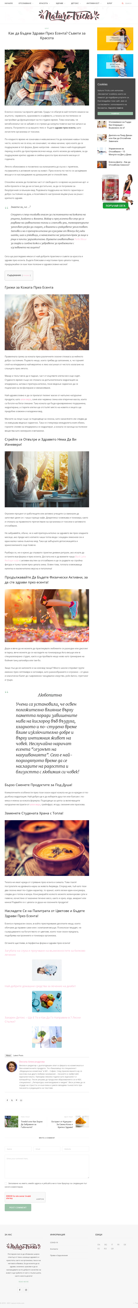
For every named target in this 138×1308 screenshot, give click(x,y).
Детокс (75, 3)
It (112, 1244)
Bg (105, 1244)
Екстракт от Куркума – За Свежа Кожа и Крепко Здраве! (62, 1124)
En (99, 1244)
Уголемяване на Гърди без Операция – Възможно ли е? (120, 125)
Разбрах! (115, 114)
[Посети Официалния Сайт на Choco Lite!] (115, 192)
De (125, 1244)
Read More (24, 1282)
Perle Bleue (80, 239)
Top (136, 1303)
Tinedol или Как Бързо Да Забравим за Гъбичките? (32, 1124)
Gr (112, 1248)
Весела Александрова (32, 1061)
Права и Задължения (59, 1255)
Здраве (59, 3)
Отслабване (25, 3)
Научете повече (115, 108)
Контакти (54, 1249)
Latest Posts (18, 1055)
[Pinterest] (16, 1100)
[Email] (21, 1100)
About (8, 1055)
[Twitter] (12, 1100)
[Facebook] (7, 1100)
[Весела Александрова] (11, 1071)
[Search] (123, 3)
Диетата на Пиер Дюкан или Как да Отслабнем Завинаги (120, 138)
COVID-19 (54, 1242)
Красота (43, 3)
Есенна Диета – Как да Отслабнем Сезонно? (119, 163)
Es (99, 1248)
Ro (105, 1248)
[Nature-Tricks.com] (69, 15)
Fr (118, 1244)
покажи (26, 275)
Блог (109, 3)
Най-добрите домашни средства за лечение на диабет (40, 986)
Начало (9, 3)
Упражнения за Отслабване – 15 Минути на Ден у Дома (120, 151)
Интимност (93, 3)
